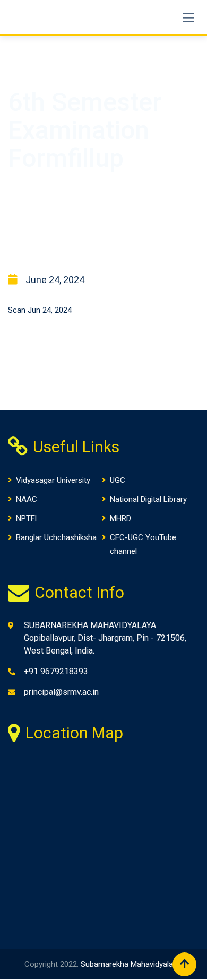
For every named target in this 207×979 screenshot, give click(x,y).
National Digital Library (148, 499)
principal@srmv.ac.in (61, 692)
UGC (117, 480)
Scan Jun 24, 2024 (40, 310)
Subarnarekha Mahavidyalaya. (132, 964)
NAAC (26, 499)
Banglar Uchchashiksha (56, 537)
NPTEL (27, 518)
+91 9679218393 (56, 671)
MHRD (120, 518)
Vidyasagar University (53, 480)
